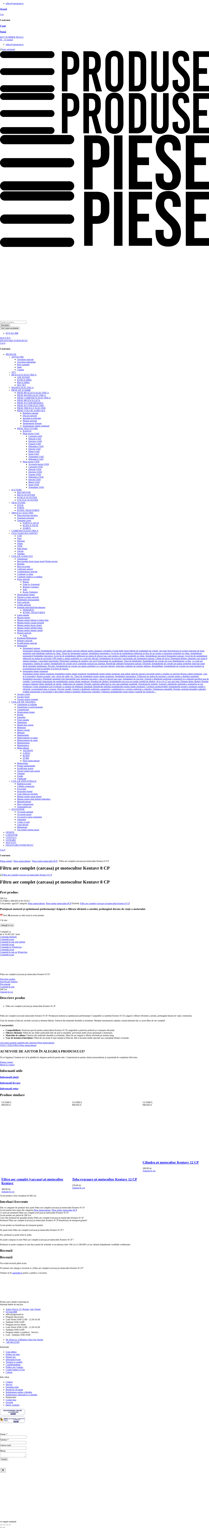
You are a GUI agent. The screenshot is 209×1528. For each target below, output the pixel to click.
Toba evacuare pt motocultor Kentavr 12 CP (104, 1179)
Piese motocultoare (22, 861)
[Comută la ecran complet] (4, 1524)
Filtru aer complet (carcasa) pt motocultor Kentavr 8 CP (105, 903)
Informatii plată (9, 1077)
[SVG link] (104, 1412)
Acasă (3, 9)
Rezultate (5, 325)
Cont (3, 25)
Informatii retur (9, 1088)
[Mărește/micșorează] (1, 1524)
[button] (107, 354)
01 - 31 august (6, 39)
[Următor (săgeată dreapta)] (4, 1527)
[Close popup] (3, 1470)
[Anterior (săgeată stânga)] (1, 1527)
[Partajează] (7, 1524)
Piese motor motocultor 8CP (44, 861)
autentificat (17, 1273)
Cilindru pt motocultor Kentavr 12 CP (171, 1162)
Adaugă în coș (7, 925)
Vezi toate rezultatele (9, 328)
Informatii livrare (10, 1082)
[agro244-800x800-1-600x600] (26, 875)
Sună (3, 31)
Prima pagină (6, 861)
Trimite (4, 1459)
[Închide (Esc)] (10, 1524)
